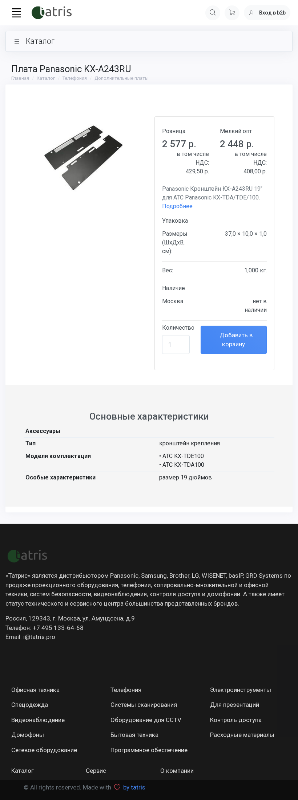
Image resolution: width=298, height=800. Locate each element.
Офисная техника (35, 689)
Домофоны (27, 734)
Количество (178, 327)
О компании (177, 770)
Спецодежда (29, 704)
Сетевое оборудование (44, 750)
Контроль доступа (236, 719)
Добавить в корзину (235, 339)
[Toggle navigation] (16, 13)
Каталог (46, 78)
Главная (20, 78)
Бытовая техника (134, 734)
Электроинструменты (240, 689)
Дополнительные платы (121, 78)
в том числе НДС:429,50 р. (193, 162)
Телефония (75, 78)
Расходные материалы (242, 734)
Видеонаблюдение (38, 719)
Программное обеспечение (149, 750)
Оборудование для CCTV (145, 719)
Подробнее (177, 206)
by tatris (134, 787)
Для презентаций (234, 704)
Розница (173, 131)
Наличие (173, 288)
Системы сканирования (143, 704)
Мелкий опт (236, 131)
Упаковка (175, 220)
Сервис (96, 770)
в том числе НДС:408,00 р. (250, 162)
